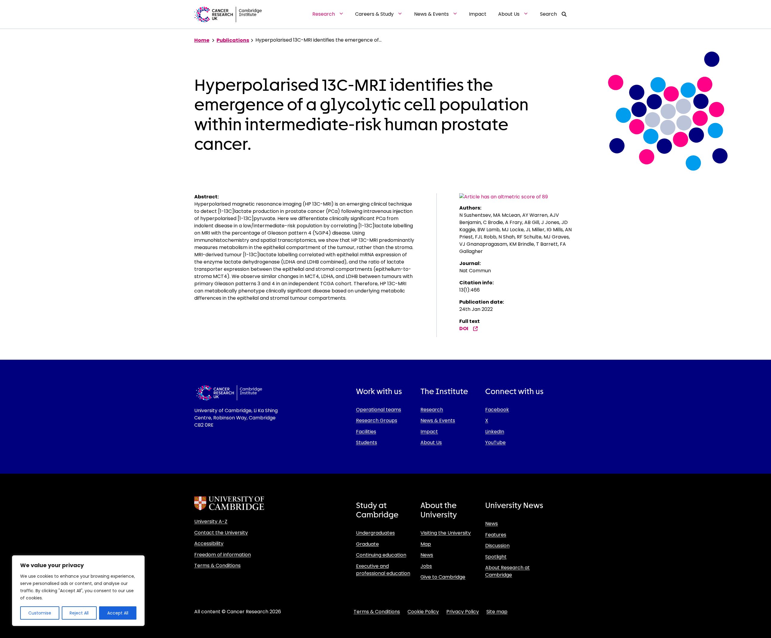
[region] (78, 590)
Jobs (426, 566)
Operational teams (378, 409)
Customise (39, 613)
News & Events (437, 420)
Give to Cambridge (442, 576)
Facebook (497, 409)
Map (425, 544)
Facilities (366, 431)
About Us (431, 442)
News (426, 554)
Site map (496, 611)
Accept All (117, 613)
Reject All (79, 613)
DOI (463, 328)
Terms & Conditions (217, 565)
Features (495, 534)
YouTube (495, 442)
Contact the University (221, 532)
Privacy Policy (462, 611)
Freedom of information (222, 554)
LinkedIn (494, 431)
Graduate (367, 544)
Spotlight (496, 556)
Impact (429, 431)
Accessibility (208, 543)
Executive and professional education (383, 570)
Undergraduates (375, 532)
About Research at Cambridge (507, 571)
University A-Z (210, 521)
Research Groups (376, 420)
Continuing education (381, 554)
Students (366, 442)
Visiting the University (445, 532)
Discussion (497, 545)
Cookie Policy (423, 611)
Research (431, 409)
